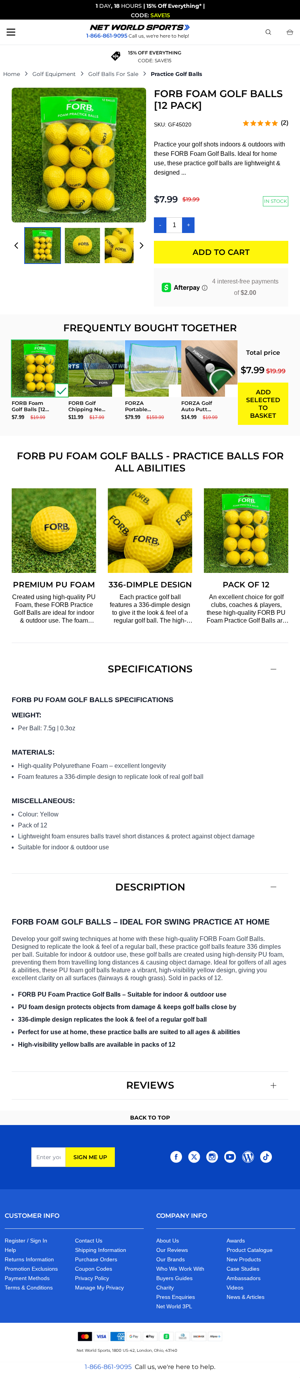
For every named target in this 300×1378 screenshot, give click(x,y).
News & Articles (245, 1297)
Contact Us (88, 1240)
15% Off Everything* (174, 5)
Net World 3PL (174, 1306)
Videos (235, 1287)
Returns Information (29, 1259)
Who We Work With (180, 1269)
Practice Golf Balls (176, 74)
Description (150, 887)
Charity (165, 1287)
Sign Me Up (90, 1157)
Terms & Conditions (29, 1287)
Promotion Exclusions (31, 1269)
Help (10, 1250)
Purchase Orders (96, 1259)
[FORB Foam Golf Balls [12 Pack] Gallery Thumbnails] (79, 245)
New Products (244, 1259)
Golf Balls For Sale (113, 74)
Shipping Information (100, 1250)
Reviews (150, 1085)
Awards (236, 1240)
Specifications (150, 669)
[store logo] (140, 27)
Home (11, 74)
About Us (167, 1240)
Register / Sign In (26, 1240)
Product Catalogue (250, 1250)
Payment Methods (27, 1278)
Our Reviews (172, 1250)
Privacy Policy (92, 1278)
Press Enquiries (175, 1297)
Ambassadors (244, 1278)
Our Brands (170, 1259)
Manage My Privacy (99, 1287)
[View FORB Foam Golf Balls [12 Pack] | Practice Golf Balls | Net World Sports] (42, 245)
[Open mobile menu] (11, 32)
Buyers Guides (174, 1278)
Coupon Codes (93, 1269)
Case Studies (243, 1269)
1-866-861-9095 (108, 1367)
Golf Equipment (54, 74)
